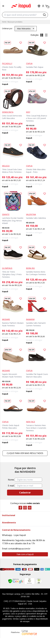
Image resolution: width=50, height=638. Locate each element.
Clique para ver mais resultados (25, 453)
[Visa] (18, 569)
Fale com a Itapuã (25, 554)
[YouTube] (29, 507)
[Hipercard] (30, 569)
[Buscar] (44, 14)
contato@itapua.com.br (19, 548)
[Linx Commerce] (29, 632)
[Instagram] (25, 507)
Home (4, 22)
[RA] (39, 581)
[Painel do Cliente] (43, 6)
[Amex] (42, 569)
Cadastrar (25, 492)
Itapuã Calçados (21, 6)
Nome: (11, 479)
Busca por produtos (15, 22)
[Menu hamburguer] (3, 6)
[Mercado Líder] (29, 581)
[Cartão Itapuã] (7, 569)
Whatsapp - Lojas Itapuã (14, 535)
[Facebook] (20, 507)
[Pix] (47, 569)
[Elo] (36, 569)
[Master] (24, 569)
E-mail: (11, 485)
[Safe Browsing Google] (15, 581)
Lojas (39, 6)
